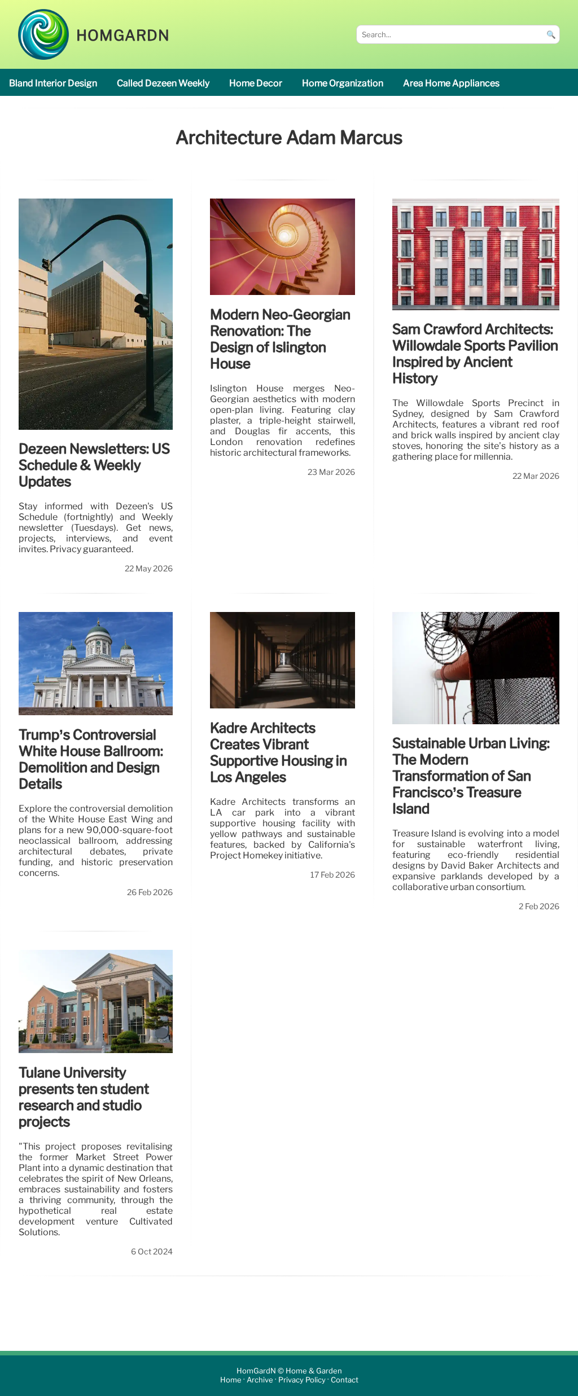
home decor (255, 83)
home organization (342, 83)
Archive (260, 1380)
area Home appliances (451, 83)
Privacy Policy (302, 1380)
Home (231, 1380)
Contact (344, 1380)
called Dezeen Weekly (163, 83)
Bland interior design (53, 83)
